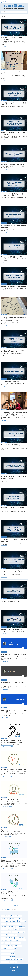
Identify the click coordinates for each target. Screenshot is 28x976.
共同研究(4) (18, 918)
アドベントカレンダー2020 (7, 776)
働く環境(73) (4, 926)
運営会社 (14, 970)
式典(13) (7, 943)
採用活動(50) (4, 940)
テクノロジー (4, 46)
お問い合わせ (14, 972)
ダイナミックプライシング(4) (8, 937)
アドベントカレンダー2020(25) (8, 956)
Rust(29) (12, 918)
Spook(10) (19, 915)
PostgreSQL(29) (5, 918)
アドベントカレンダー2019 (7, 868)
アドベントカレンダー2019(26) (8, 953)
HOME (2, 909)
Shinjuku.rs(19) (5, 948)
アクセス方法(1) (5, 961)
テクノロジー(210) (5, 915)
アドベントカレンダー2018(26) (8, 951)
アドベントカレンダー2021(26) (8, 959)
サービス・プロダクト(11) (7, 929)
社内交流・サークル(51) (7, 945)
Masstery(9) (4, 934)
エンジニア (4, 633)
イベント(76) (22, 940)
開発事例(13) (19, 959)
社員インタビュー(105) (6, 921)
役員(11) (15, 921)
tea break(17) (13, 961)
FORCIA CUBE (14, 6)
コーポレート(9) (10, 924)
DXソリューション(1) (6, 932)
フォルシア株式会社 (7, 2)
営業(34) (3, 924)
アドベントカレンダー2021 (7, 746)
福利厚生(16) (11, 926)
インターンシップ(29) (13, 940)
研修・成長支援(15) (21, 926)
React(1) (13, 915)
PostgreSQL (4, 420)
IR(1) (3, 943)
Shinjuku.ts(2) (13, 948)
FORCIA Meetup (5, 661)
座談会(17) (18, 924)
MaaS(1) (16, 929)
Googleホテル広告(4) (20, 937)
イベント (3, 80)
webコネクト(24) (12, 934)
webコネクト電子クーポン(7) (19, 932)
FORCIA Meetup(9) (17, 945)
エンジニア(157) (22, 921)
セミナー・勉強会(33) (15, 943)
